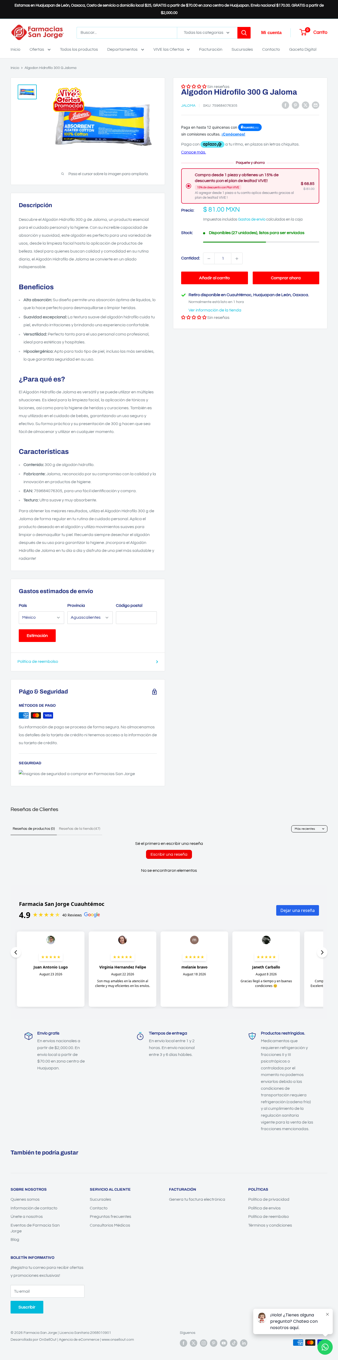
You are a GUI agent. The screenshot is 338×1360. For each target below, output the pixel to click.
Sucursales (242, 49)
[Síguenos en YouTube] (223, 1343)
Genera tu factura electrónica (197, 1199)
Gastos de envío (251, 219)
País (23, 605)
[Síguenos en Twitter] (193, 1343)
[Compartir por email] (315, 105)
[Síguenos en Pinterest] (213, 1343)
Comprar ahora (286, 278)
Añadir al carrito (214, 278)
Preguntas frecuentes (110, 1216)
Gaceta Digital (302, 49)
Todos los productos (79, 49)
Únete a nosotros (27, 1216)
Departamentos (122, 49)
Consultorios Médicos (110, 1225)
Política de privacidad (268, 1199)
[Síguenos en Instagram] (203, 1343)
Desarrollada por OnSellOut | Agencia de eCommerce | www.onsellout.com (72, 1340)
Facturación (210, 49)
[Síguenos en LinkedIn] (243, 1343)
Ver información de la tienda (215, 310)
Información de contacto (34, 1208)
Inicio (15, 49)
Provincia (76, 605)
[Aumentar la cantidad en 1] (236, 258)
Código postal (129, 605)
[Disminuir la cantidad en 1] (208, 258)
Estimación (37, 636)
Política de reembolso (37, 661)
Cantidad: (190, 258)
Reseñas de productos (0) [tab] (34, 829)
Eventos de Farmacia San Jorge (35, 1228)
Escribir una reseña (169, 854)
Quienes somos (25, 1199)
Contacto (271, 49)
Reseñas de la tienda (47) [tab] (79, 829)
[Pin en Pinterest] (295, 105)
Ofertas (37, 49)
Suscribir (26, 1307)
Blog (15, 1239)
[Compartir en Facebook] (285, 105)
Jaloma (188, 106)
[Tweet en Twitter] (305, 105)
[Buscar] (244, 33)
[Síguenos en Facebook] (183, 1343)
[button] (193, 318)
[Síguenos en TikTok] (233, 1343)
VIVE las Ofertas (168, 49)
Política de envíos (264, 1208)
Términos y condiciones (270, 1225)
